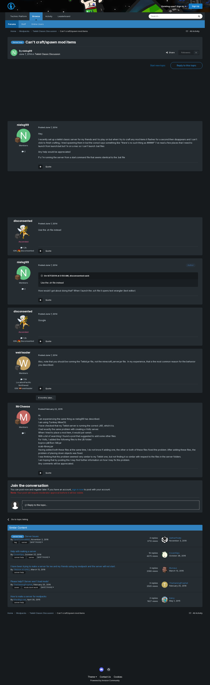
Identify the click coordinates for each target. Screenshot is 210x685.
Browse (36, 16)
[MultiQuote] (40, 167)
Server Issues (32, 536)
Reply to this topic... (37, 505)
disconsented (23, 220)
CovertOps (19, 554)
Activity (48, 16)
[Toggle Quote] (42, 275)
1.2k (24, 247)
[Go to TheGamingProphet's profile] (165, 585)
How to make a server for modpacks (28, 596)
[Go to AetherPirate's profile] (165, 539)
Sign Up (195, 6)
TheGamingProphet (23, 584)
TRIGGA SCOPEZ (22, 569)
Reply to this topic (186, 65)
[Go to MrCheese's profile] (23, 417)
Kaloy (171, 598)
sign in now (77, 489)
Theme (92, 676)
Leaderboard (64, 16)
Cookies (118, 676)
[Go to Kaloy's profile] (165, 600)
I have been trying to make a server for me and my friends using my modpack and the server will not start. (63, 566)
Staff (23, 24)
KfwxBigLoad (20, 599)
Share (171, 52)
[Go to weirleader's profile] (23, 363)
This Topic (187, 16)
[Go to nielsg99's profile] (14, 52)
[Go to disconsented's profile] (23, 232)
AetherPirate (175, 538)
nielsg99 (27, 51)
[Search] (199, 16)
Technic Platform (18, 16)
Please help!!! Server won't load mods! (30, 581)
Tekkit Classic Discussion (47, 54)
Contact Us (105, 676)
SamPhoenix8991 (22, 539)
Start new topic (157, 65)
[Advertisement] (105, 96)
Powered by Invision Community (105, 680)
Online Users (37, 24)
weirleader (23, 352)
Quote (48, 166)
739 (24, 379)
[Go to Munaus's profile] (165, 570)
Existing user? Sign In (173, 6)
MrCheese (23, 406)
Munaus (173, 568)
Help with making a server (23, 551)
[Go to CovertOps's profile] (165, 555)
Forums (12, 24)
